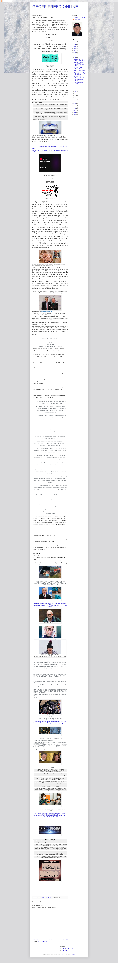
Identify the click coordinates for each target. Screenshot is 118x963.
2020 (74, 52)
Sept (76, 86)
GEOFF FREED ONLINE (55, 6)
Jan (75, 100)
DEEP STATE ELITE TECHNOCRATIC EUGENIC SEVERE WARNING (79, 64)
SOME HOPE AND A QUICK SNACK (78, 68)
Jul (75, 89)
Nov (76, 55)
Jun (75, 91)
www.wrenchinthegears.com (46, 311)
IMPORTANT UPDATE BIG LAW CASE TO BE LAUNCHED (79, 73)
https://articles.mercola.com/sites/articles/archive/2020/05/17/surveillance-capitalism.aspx (50, 821)
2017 (74, 107)
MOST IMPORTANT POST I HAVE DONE (79, 77)
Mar (76, 97)
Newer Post (35, 939)
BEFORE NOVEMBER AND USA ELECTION (79, 60)
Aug (76, 87)
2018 (74, 105)
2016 (74, 108)
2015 (74, 110)
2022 (74, 48)
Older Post (65, 939)
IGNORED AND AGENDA (79, 70)
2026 (74, 41)
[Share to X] (56, 897)
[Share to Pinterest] (59, 897)
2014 (74, 112)
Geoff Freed (77, 19)
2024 (74, 44)
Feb (76, 99)
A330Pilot (64, 954)
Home (50, 939)
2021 (74, 50)
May (76, 93)
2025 (74, 42)
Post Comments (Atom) (43, 941)
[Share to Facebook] (58, 897)
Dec (76, 53)
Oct (75, 57)
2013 (74, 114)
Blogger (73, 954)
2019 (74, 103)
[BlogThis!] (55, 897)
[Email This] (54, 897)
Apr (75, 95)
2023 (74, 46)
